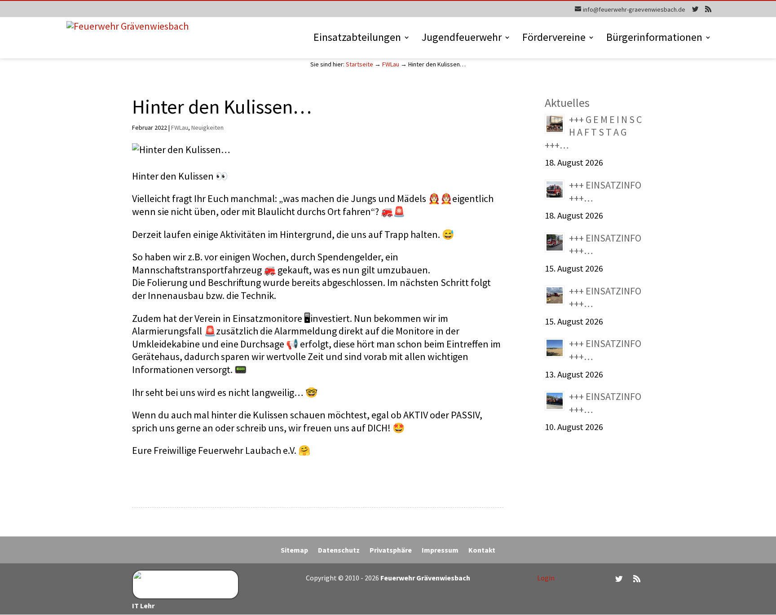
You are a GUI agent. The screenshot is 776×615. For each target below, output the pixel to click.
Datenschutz (339, 550)
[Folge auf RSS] (637, 578)
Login (546, 577)
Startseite (359, 64)
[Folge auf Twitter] (619, 578)
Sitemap (294, 550)
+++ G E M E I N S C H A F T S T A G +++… (593, 132)
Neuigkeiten (207, 127)
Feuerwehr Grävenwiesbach (424, 577)
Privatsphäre (391, 550)
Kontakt (481, 550)
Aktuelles (567, 102)
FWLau (390, 64)
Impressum (440, 550)
